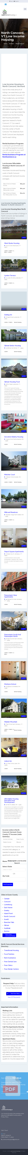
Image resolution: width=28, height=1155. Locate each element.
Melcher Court (9, 475)
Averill (6, 919)
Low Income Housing (15, 1151)
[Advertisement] (14, 69)
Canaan (6, 899)
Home (5, 43)
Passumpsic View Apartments (10, 596)
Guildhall (7, 928)
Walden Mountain (10, 722)
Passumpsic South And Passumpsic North (12, 635)
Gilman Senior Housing (12, 346)
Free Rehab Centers (11, 969)
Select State (7, 866)
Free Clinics (8, 965)
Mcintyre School (10, 684)
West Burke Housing (11, 243)
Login (11, 1)
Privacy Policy (4, 1117)
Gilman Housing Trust (12, 382)
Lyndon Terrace (10, 275)
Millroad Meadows (11, 512)
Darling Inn (8, 315)
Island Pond (8, 913)
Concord (7, 902)
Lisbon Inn (8, 761)
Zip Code (5, 876)
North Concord (20, 43)
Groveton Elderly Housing (13, 437)
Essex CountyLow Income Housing (10, 935)
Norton (6, 931)
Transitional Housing (11, 950)
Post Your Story (15, 993)
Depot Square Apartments (14, 551)
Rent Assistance (10, 958)
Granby (6, 910)
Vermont (11, 43)
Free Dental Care (10, 962)
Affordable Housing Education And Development (11, 800)
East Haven (8, 907)
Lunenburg (8, 905)
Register (17, 1)
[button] (25, 9)
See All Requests (14, 997)
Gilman (6, 925)
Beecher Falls (9, 922)
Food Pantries (9, 954)
